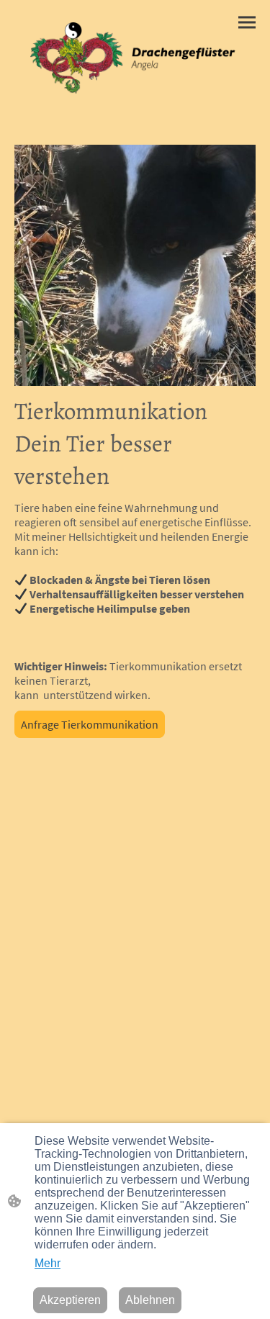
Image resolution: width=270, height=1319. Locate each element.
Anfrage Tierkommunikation (89, 724)
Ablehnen (150, 1300)
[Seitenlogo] (135, 58)
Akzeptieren (70, 1300)
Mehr (47, 1263)
